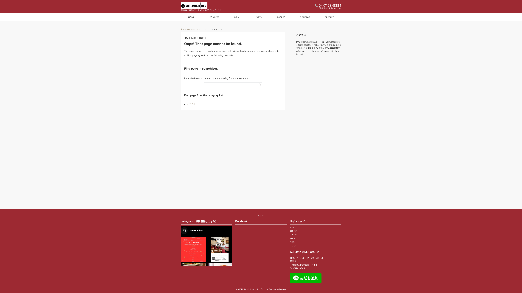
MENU (292, 238)
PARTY (292, 242)
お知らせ (191, 104)
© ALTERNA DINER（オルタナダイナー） (252, 289)
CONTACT (293, 235)
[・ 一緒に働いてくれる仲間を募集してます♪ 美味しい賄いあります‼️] (219, 249)
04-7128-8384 (330, 5)
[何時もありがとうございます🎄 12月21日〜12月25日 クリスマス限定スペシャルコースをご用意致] (193, 249)
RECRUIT (293, 246)
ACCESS (293, 227)
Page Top (261, 216)
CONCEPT (293, 231)
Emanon (282, 289)
